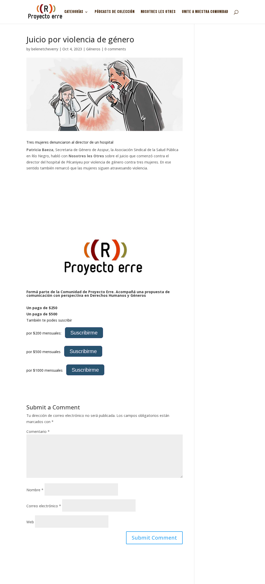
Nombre (34, 489)
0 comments (115, 48)
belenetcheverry (44, 48)
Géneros (93, 48)
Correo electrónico (43, 505)
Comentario (38, 431)
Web (30, 521)
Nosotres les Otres (158, 12)
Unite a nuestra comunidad (205, 12)
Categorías (73, 12)
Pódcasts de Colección (115, 12)
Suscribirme (84, 333)
